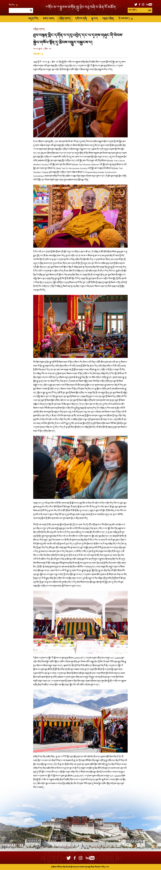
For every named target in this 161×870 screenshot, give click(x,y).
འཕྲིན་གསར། (64, 18)
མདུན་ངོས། (33, 18)
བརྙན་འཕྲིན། (108, 18)
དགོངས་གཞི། (81, 18)
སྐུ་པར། (94, 18)
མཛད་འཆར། (48, 18)
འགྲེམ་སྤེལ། (37, 54)
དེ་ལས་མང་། (124, 18)
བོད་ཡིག (11, 5)
